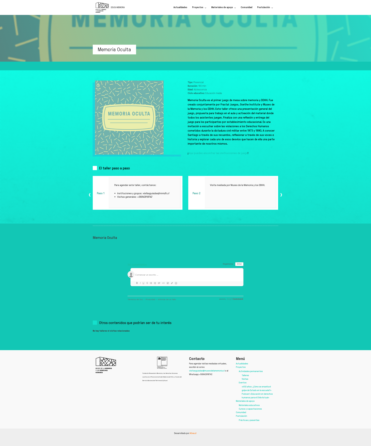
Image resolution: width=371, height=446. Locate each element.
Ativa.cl (193, 433)
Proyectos (241, 367)
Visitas (245, 378)
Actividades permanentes (251, 371)
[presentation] (89, 194)
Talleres (245, 375)
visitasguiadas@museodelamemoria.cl (207, 370)
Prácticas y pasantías (249, 420)
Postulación (241, 415)
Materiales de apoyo (245, 400)
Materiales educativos (249, 405)
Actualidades (242, 363)
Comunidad (241, 412)
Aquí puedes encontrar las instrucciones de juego (218, 153)
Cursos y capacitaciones (250, 408)
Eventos (243, 382)
